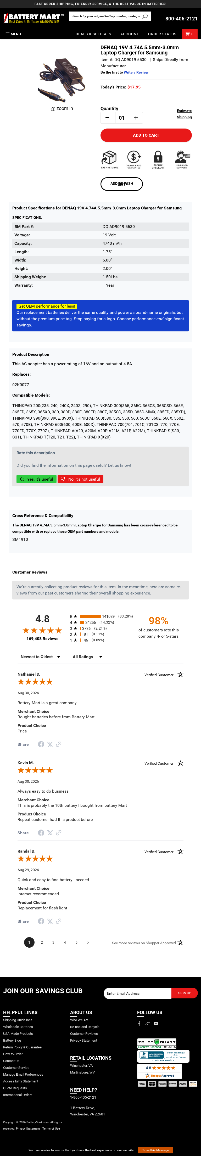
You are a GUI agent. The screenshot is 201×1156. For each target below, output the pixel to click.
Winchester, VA (81, 1066)
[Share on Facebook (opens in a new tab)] (41, 744)
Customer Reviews (84, 1034)
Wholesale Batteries (18, 1027)
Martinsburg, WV (82, 1072)
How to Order (13, 1054)
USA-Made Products (18, 1034)
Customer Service (16, 1068)
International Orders (17, 1095)
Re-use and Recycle (84, 1027)
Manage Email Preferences (23, 1074)
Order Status (162, 34)
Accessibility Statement (20, 1081)
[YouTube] (156, 1023)
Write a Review (136, 72)
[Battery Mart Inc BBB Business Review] (163, 1055)
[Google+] (148, 1023)
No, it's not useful (83, 479)
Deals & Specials (93, 34)
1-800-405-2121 (83, 1097)
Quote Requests (15, 1088)
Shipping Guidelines (17, 1020)
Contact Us (11, 1061)
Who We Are (79, 1020)
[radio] (100, 616)
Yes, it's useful (39, 479)
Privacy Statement (28, 1128)
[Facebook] (139, 1023)
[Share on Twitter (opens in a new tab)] (50, 744)
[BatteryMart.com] (33, 18)
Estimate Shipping (184, 114)
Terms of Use (51, 1128)
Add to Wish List (121, 183)
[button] (107, 117)
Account (129, 34)
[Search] (145, 16)
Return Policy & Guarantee (22, 1047)
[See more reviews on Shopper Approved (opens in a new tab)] (59, 744)
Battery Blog (12, 1040)
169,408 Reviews (42, 638)
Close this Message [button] (155, 1150)
